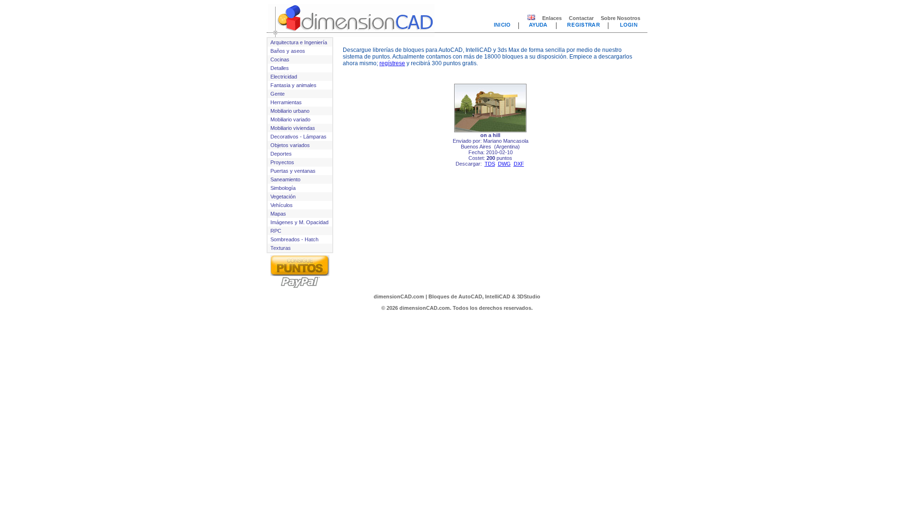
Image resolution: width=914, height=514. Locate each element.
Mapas (278, 214)
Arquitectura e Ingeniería (298, 42)
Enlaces (552, 18)
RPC (275, 231)
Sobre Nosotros (620, 18)
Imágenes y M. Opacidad (299, 222)
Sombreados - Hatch (294, 239)
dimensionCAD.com (399, 296)
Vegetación (283, 196)
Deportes (281, 154)
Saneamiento (285, 179)
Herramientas (286, 102)
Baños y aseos (287, 51)
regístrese (392, 63)
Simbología (283, 188)
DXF (519, 164)
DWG (504, 164)
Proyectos (282, 162)
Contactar (581, 18)
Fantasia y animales (293, 85)
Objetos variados (290, 145)
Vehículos (281, 205)
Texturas (280, 248)
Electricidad (283, 76)
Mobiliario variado (290, 119)
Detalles (279, 68)
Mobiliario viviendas (292, 128)
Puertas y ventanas (293, 171)
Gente (277, 94)
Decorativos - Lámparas (298, 136)
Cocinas (279, 59)
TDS (490, 164)
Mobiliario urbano (289, 111)
